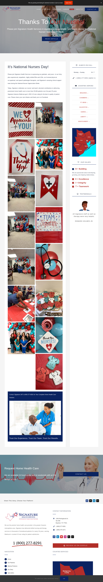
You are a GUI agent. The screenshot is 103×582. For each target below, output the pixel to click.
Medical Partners (12, 566)
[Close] (101, 3)
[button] (84, 169)
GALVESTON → (84, 107)
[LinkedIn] (57, 536)
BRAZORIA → (84, 93)
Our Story (10, 569)
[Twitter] (69, 536)
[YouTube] (61, 536)
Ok (64, 578)
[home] (23, 512)
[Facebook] (54, 536)
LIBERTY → (84, 116)
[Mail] (72, 536)
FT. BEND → (84, 102)
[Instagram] (65, 536)
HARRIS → (84, 112)
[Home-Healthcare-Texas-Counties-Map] (84, 129)
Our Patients (11, 562)
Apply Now (68, 2)
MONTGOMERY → (84, 121)
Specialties (11, 573)
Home (9, 559)
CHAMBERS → (84, 98)
